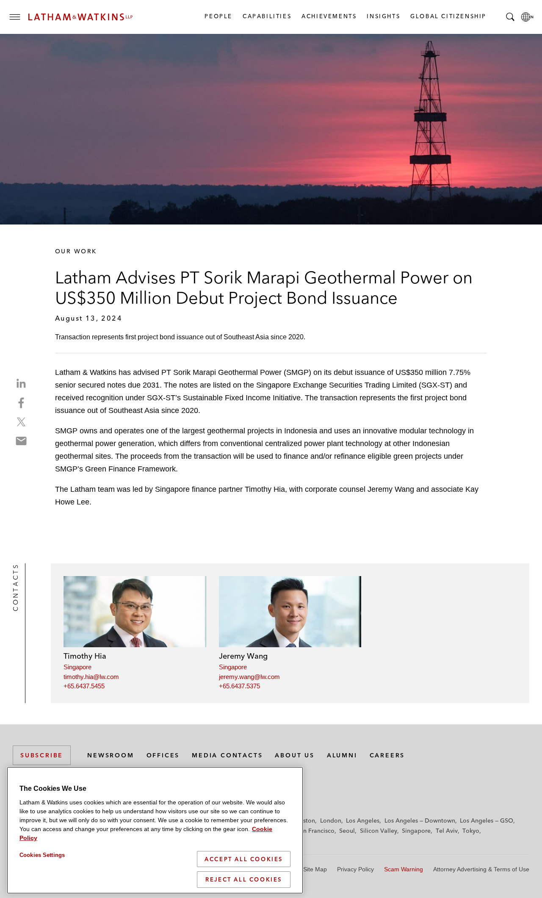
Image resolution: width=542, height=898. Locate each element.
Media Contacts (227, 755)
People (218, 16)
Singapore (77, 667)
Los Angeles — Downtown (419, 820)
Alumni (342, 755)
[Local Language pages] (527, 16)
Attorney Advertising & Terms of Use (481, 869)
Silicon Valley (378, 830)
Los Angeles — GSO (486, 820)
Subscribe (41, 755)
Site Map (315, 869)
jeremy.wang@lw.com (249, 676)
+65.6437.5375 (239, 686)
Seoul (347, 830)
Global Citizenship (448, 16)
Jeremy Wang (243, 656)
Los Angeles (362, 820)
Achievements (328, 16)
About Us (294, 755)
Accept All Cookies (244, 859)
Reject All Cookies (243, 879)
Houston (303, 820)
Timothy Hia (85, 656)
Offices (163, 755)
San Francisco (315, 830)
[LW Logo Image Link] (80, 17)
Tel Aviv (447, 830)
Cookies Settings (42, 855)
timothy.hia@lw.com (91, 676)
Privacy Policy (355, 869)
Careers (387, 755)
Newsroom (110, 755)
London (330, 820)
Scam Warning (403, 869)
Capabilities (266, 16)
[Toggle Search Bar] (510, 16)
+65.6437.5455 (84, 686)
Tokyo (470, 830)
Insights (383, 16)
